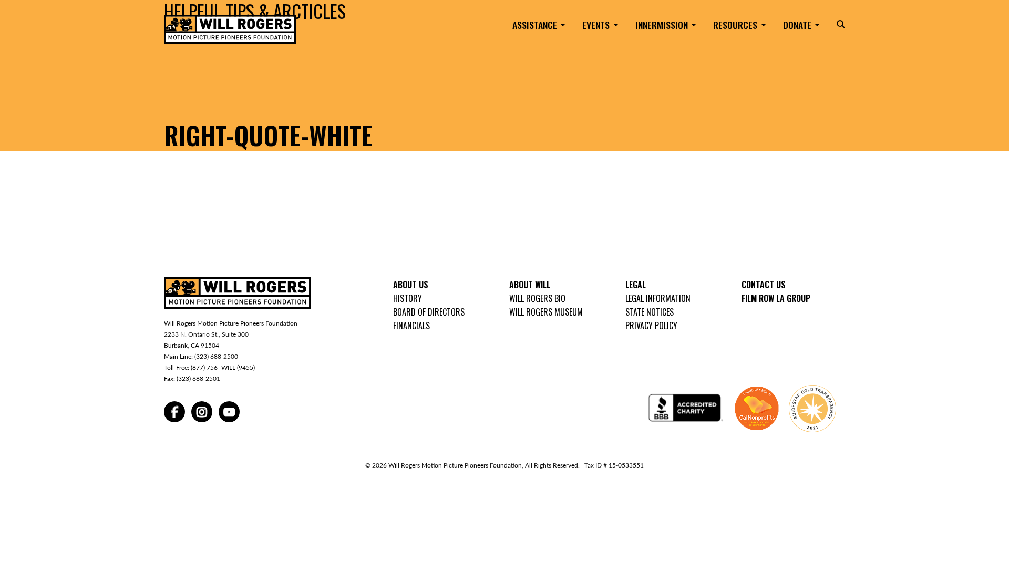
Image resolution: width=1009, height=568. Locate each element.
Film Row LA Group (776, 298)
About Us (410, 284)
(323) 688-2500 (216, 356)
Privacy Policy (651, 325)
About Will (529, 284)
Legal (635, 284)
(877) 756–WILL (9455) (223, 367)
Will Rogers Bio (537, 298)
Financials (411, 325)
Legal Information (658, 298)
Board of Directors (429, 312)
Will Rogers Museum (546, 312)
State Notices (649, 312)
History (407, 298)
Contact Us (764, 284)
